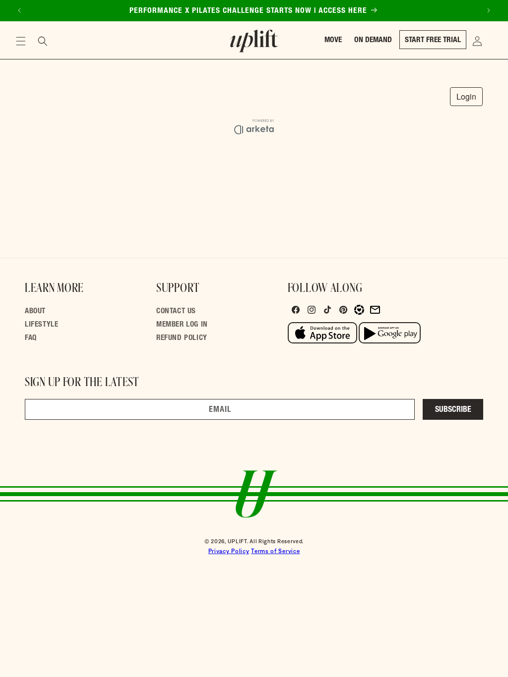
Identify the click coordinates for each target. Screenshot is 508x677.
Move (333, 40)
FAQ (31, 338)
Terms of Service (275, 551)
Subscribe (453, 410)
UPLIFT (237, 541)
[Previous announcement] (19, 10)
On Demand (373, 40)
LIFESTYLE (41, 325)
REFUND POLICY (181, 338)
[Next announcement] (489, 10)
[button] (21, 41)
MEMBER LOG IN (182, 325)
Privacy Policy (229, 551)
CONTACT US (176, 311)
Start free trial (433, 40)
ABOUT (35, 311)
